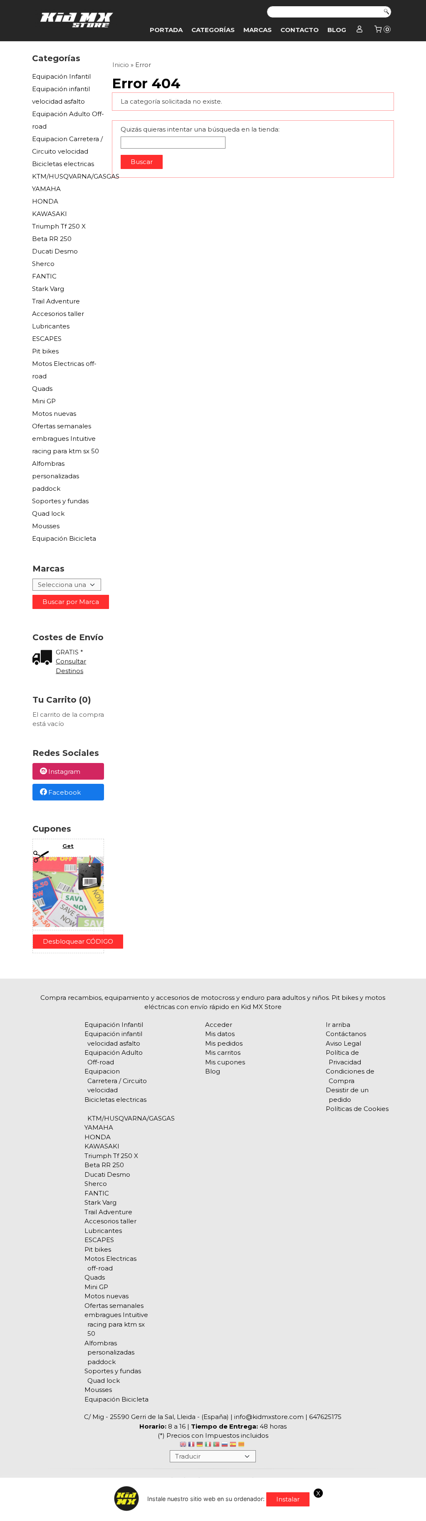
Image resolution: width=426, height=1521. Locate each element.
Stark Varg (48, 289)
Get (68, 846)
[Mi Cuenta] (360, 30)
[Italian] (208, 1445)
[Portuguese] (216, 1445)
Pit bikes (45, 351)
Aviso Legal (343, 1043)
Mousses (45, 526)
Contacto (299, 30)
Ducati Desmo (55, 251)
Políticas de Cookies (357, 1109)
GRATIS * (69, 652)
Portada (166, 30)
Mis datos (220, 1034)
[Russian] (224, 1445)
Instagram (64, 772)
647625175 (325, 1417)
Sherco (43, 264)
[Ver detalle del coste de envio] (44, 658)
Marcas (257, 30)
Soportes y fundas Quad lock (60, 507)
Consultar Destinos (71, 666)
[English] (183, 1445)
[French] (191, 1445)
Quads (42, 389)
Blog (336, 30)
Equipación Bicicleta (64, 538)
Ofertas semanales (61, 426)
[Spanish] (233, 1445)
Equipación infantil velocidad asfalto (61, 95)
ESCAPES (47, 339)
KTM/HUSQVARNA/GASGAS (68, 176)
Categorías (213, 30)
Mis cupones (225, 1062)
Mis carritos (222, 1052)
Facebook (64, 792)
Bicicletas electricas (63, 164)
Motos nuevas (54, 414)
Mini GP (44, 401)
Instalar (288, 1499)
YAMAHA (46, 189)
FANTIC (44, 276)
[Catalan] (242, 1445)
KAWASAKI (49, 214)
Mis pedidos (224, 1043)
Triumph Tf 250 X (59, 226)
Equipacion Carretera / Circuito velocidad (67, 145)
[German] (199, 1445)
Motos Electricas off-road (64, 370)
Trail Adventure (56, 301)
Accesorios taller (58, 314)
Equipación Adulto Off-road (68, 120)
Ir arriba (338, 1025)
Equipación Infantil (61, 76)
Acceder (218, 1025)
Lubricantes (50, 326)
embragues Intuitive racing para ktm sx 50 (65, 445)
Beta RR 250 (52, 239)
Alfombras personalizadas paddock (55, 476)
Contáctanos (346, 1034)
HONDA (45, 201)
